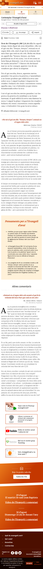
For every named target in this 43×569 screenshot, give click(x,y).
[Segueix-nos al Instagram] (16, 553)
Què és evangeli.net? (14, 536)
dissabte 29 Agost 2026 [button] (20, 24)
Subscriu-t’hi (21, 477)
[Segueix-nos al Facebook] (12, 553)
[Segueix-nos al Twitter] (20, 553)
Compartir (36, 32)
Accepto (29, 563)
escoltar (6, 32)
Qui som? (9, 539)
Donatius (9, 542)
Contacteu (9, 546)
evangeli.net (16, 2)
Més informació (37, 563)
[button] (39, 2)
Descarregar (22, 32)
